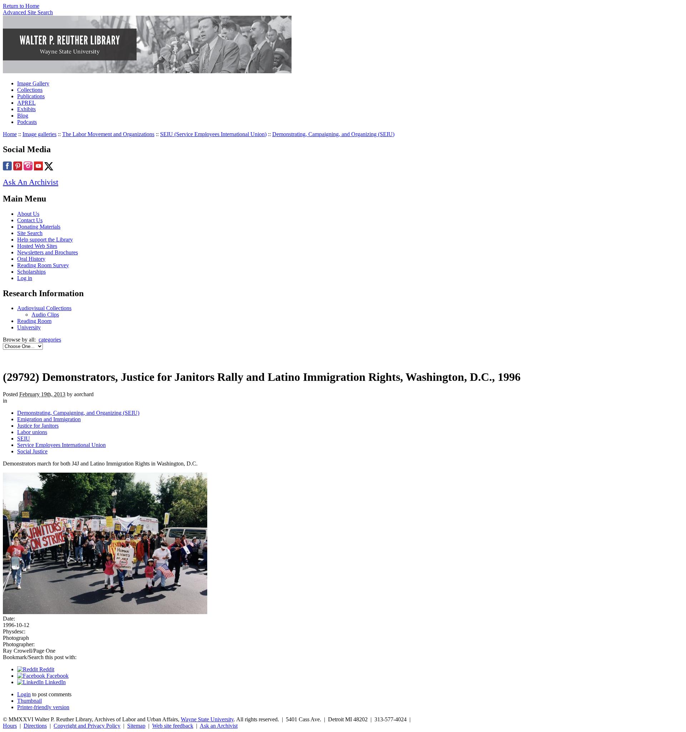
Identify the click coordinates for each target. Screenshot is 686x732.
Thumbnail (29, 701)
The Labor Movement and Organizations (108, 134)
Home (10, 134)
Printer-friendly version (43, 707)
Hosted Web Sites (37, 246)
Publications (31, 96)
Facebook (57, 676)
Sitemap (136, 726)
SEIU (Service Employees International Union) (213, 134)
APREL (26, 103)
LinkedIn (55, 682)
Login (24, 694)
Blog (22, 116)
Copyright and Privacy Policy (87, 726)
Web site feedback (172, 726)
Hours (10, 726)
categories (50, 340)
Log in (24, 278)
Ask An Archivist (30, 182)
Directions (35, 726)
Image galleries (39, 134)
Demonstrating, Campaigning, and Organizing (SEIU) (333, 134)
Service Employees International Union (61, 445)
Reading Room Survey (43, 265)
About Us (28, 214)
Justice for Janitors (38, 426)
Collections (30, 90)
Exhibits (26, 109)
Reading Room (34, 321)
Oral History (31, 259)
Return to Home (21, 6)
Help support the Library (45, 239)
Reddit (46, 669)
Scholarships (31, 272)
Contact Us (30, 220)
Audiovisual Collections (44, 308)
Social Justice (32, 451)
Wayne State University (207, 719)
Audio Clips (45, 315)
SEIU (23, 438)
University (29, 327)
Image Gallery (33, 83)
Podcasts (27, 122)
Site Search (30, 233)
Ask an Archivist (219, 726)
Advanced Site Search (28, 12)
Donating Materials (38, 227)
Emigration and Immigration (49, 419)
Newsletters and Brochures (47, 252)
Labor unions (32, 432)
